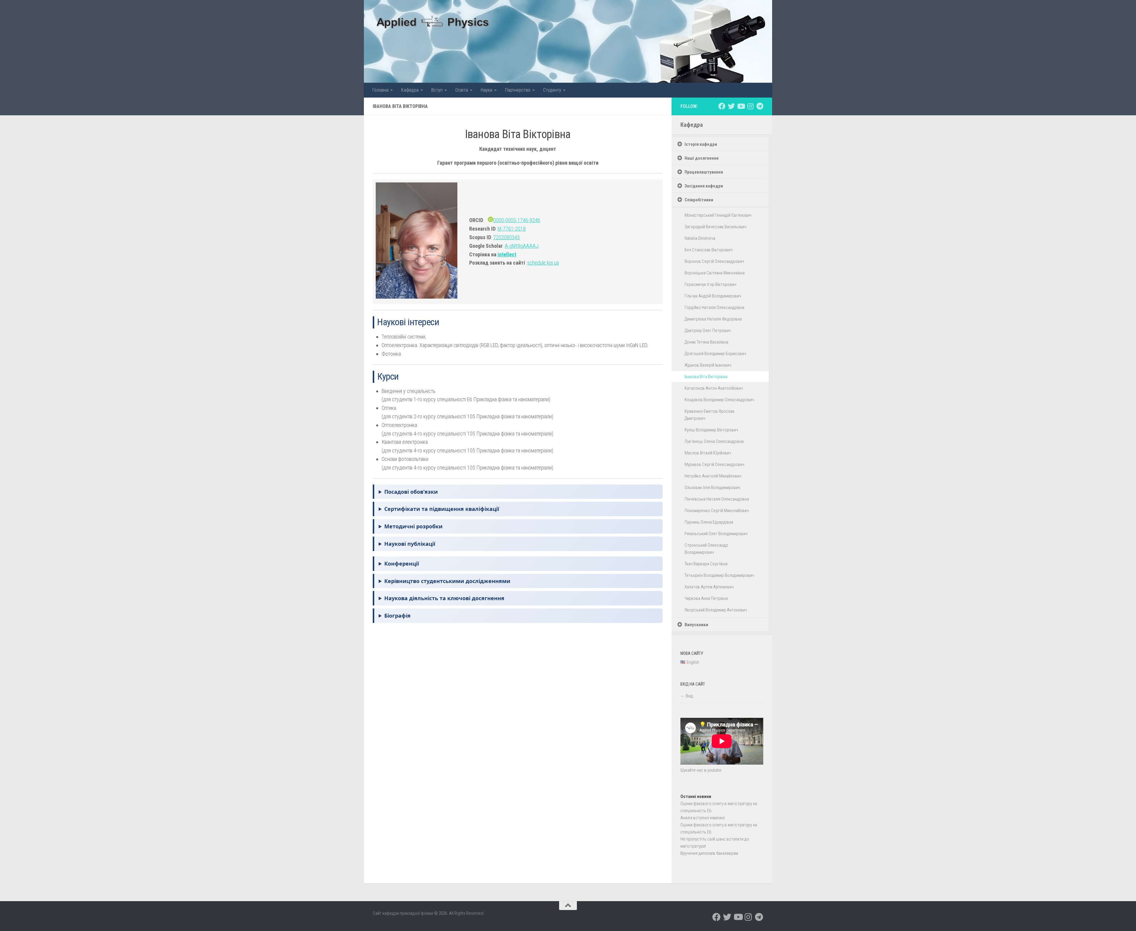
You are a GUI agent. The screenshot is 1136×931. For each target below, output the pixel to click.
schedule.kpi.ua (543, 263)
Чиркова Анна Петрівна (706, 598)
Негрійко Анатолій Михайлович (713, 476)
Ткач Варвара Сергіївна (706, 563)
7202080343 (506, 237)
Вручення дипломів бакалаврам (709, 853)
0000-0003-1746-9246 (516, 220)
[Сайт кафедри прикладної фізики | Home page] (433, 21)
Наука (486, 90)
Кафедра (410, 90)
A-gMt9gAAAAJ (521, 246)
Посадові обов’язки (411, 491)
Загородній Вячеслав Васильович (715, 226)
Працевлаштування (704, 172)
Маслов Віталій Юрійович (708, 453)
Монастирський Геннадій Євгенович (718, 215)
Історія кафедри (701, 144)
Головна (380, 90)
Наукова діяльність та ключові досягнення (444, 598)
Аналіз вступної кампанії (702, 817)
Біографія (397, 615)
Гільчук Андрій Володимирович (713, 296)
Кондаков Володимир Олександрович (719, 399)
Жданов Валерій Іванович (708, 365)
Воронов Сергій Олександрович (714, 261)
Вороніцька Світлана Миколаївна (715, 273)
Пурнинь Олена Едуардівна (709, 522)
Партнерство (517, 90)
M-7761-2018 (512, 229)
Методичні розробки (413, 526)
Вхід (689, 696)
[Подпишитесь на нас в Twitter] (731, 106)
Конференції (401, 563)
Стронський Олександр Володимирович (706, 549)
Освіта (461, 90)
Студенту (552, 90)
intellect (507, 254)
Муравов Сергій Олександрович (714, 464)
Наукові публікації (409, 543)
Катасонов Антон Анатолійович (714, 388)
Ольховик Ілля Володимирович (712, 487)
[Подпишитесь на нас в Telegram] (759, 106)
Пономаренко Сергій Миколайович (717, 510)
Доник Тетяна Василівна (706, 342)
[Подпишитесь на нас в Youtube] (740, 106)
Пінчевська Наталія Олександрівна (717, 499)
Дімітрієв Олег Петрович (708, 330)
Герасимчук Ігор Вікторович (710, 284)
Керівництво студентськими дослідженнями (447, 580)
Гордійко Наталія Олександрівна (714, 307)
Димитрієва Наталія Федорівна (713, 319)
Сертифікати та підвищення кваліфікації (441, 508)
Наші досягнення (702, 158)
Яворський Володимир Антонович (716, 610)
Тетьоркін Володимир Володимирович (719, 575)
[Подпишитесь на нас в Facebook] (721, 106)
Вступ (437, 90)
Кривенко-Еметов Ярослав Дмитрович (710, 415)
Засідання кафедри (704, 186)
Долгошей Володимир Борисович (715, 353)
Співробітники (699, 200)
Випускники (696, 624)
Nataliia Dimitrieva (700, 238)
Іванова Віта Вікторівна (706, 376)
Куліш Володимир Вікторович (711, 430)
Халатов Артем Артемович (709, 587)
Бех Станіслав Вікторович (708, 249)
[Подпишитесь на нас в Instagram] (750, 106)
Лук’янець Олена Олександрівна (714, 441)
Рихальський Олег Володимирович (716, 533)
